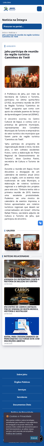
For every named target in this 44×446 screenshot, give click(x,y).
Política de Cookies (14, 433)
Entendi (34, 438)
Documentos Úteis (22, 404)
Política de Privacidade (22, 412)
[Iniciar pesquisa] (39, 26)
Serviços (22, 389)
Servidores (22, 397)
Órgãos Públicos (22, 382)
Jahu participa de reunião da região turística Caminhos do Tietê (20, 36)
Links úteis (7, 2)
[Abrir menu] (39, 8)
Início (4, 32)
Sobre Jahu (22, 374)
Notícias (12, 32)
